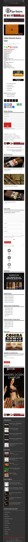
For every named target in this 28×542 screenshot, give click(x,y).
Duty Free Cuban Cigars (14, 468)
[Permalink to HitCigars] (6, 456)
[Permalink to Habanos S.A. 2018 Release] (6, 441)
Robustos (6, 139)
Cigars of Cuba (12, 473)
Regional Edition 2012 (9, 326)
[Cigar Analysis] (14, 12)
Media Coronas (7, 137)
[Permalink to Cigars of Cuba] (6, 476)
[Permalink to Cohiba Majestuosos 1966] (14, 200)
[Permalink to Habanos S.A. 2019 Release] (6, 436)
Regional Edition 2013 (9, 324)
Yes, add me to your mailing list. (13, 245)
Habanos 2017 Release (9, 300)
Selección (12, 139)
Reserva (19, 43)
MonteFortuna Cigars (8, 518)
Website (5, 231)
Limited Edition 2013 (9, 312)
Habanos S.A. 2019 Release (15, 433)
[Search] (23, 1)
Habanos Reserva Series (9, 49)
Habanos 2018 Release (9, 299)
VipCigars (6, 533)
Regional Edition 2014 (9, 323)
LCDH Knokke (7, 512)
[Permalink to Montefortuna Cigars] (6, 431)
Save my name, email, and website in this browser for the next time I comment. (14, 236)
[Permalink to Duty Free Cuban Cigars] (6, 471)
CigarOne (6, 525)
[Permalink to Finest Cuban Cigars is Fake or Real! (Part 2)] (6, 446)
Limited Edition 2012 (9, 314)
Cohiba (16, 43)
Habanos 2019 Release (9, 297)
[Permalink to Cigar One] (6, 466)
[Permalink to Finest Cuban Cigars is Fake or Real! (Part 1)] (6, 461)
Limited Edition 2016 (9, 308)
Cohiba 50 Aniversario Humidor (11, 186)
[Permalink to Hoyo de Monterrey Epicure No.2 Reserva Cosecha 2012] (14, 167)
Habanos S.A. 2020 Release (15, 423)
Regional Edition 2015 (9, 321)
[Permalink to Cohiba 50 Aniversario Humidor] (14, 184)
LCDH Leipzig (7, 523)
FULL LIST (7, 315)
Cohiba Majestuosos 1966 (9, 202)
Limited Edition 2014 (9, 311)
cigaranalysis (10, 43)
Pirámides (13, 137)
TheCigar (6, 531)
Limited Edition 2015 (9, 309)
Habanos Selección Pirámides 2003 (14, 147)
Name (5, 223)
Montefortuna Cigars (13, 428)
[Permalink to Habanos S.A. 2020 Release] (6, 426)
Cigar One (11, 463)
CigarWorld (6, 520)
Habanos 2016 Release (9, 302)
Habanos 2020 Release (9, 295)
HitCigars (11, 453)
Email (5, 227)
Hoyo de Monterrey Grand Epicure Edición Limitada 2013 (14, 150)
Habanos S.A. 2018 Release (15, 438)
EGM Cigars (6, 516)
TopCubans (6, 527)
